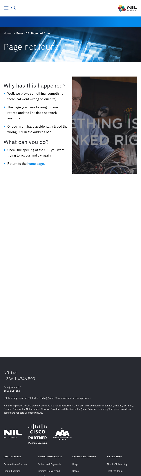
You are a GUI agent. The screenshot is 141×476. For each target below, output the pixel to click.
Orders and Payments (49, 464)
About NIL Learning (117, 464)
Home (8, 33)
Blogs (75, 464)
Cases (75, 471)
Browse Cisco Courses (15, 464)
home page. (36, 163)
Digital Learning (12, 471)
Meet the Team (114, 471)
